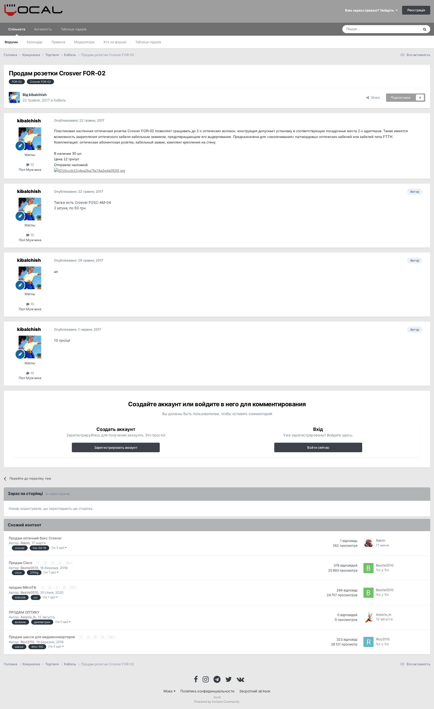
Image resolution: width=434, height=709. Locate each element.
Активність (43, 29)
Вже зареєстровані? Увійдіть (370, 10)
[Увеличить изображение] (89, 170)
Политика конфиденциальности (207, 691)
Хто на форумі (114, 42)
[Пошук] (424, 29)
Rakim (25, 543)
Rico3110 (27, 642)
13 (111, 637)
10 (31, 165)
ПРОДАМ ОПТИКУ (24, 612)
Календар (34, 42)
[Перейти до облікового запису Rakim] (368, 543)
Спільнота (16, 29)
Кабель (60, 100)
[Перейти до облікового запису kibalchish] (14, 97)
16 (68, 563)
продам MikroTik (23, 587)
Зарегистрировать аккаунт (115, 447)
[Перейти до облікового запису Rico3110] (368, 642)
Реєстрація (416, 10)
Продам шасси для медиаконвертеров (42, 637)
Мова (169, 691)
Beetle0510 (29, 568)
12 (72, 587)
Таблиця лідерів (148, 42)
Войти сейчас (318, 447)
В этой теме (403, 29)
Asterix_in (28, 617)
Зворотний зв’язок (254, 691)
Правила (58, 42)
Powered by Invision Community (217, 701)
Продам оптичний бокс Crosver (35, 538)
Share (374, 97)
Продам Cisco (21, 563)
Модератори (84, 42)
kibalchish (38, 94)
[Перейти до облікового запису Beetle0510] (368, 568)
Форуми (11, 42)
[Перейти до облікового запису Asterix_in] (368, 617)
